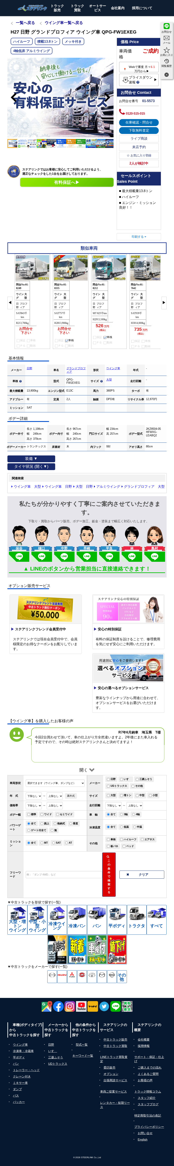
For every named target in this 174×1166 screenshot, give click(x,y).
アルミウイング (108, 486)
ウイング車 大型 (27, 486)
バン (16, 1063)
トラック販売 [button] (57, 8)
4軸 (138, 814)
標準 (33, 814)
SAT (58, 842)
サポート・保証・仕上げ (149, 1059)
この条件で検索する (110, 874)
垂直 (75, 823)
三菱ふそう (145, 779)
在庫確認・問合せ (139, 122)
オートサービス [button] (97, 8)
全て (113, 814)
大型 (109, 379)
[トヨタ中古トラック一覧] (92, 976)
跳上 (46, 823)
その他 (139, 785)
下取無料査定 (139, 130)
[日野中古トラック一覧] (52, 976)
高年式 (71, 795)
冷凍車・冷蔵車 (23, 1051)
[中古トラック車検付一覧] (97, 949)
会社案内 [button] (118, 8)
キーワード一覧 (82, 1055)
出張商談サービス (115, 1080)
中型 (142, 795)
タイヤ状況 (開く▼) (31, 466)
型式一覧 (82, 1044)
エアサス (150, 839)
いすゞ (127, 779)
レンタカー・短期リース (115, 1105)
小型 (155, 795)
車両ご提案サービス (113, 1091)
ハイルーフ (130, 839)
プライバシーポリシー (149, 1126)
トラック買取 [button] (77, 8)
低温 (126, 826)
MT (46, 842)
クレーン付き (22, 1076)
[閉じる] (166, 75)
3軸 (126, 814)
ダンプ (17, 1089)
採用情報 (144, 1046)
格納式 (61, 823)
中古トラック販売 (115, 1039)
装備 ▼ (31, 459)
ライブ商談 (138, 138)
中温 (139, 826)
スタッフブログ (148, 1104)
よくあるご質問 (148, 1074)
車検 (113, 839)
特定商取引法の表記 (147, 1115)
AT (70, 842)
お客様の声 (145, 1080)
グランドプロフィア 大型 (144, 486)
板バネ (114, 846)
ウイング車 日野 (58, 486)
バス (16, 1095)
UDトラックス (119, 785)
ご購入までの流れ (149, 1067)
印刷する (138, 236)
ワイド (48, 814)
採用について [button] (142, 8)
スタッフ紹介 (147, 1098)
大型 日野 (84, 486)
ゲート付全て (38, 830)
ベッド (130, 846)
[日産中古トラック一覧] (112, 976)
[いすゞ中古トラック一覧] (62, 976)
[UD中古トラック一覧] (82, 976)
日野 (29, 368)
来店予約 (139, 147)
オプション (111, 1074)
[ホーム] (32, 8)
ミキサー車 (20, 1083)
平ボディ (19, 1057)
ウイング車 (113, 368)
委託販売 (109, 1067)
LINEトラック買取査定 (114, 1059)
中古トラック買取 (115, 1046)
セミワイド (66, 814)
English (142, 1139)
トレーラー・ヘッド (26, 1070)
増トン (127, 795)
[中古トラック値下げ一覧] (117, 949)
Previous (12, 97)
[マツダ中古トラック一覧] (102, 976)
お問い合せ (145, 1133)
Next (109, 97)
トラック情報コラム (147, 1091)
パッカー (19, 1102)
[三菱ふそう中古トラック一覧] (72, 976)
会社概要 (144, 1039)
